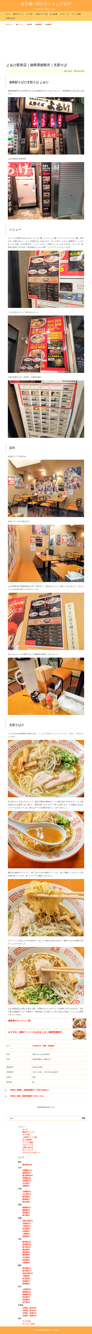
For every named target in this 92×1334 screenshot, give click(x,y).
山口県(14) (26, 1194)
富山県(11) (26, 1247)
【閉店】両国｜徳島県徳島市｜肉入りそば (26, 1096)
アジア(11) (26, 1321)
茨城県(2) (26, 1281)
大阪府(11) (26, 1226)
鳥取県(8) (26, 1197)
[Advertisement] (46, 44)
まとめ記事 (53, 14)
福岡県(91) (26, 1173)
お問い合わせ (10, 18)
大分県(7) (26, 1183)
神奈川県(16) (27, 1273)
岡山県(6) (26, 1202)
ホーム (8, 14)
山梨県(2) (26, 1262)
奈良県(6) (26, 1229)
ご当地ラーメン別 (41, 14)
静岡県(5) (26, 1255)
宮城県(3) (26, 1300)
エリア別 (29, 14)
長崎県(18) (26, 1178)
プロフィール (64, 14)
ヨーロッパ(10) (28, 1324)
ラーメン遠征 (76, 14)
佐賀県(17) (26, 1181)
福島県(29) (26, 1292)
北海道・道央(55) (29, 1308)
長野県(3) (26, 1260)
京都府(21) (26, 1223)
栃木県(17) (26, 1271)
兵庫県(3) (26, 1231)
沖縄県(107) (27, 1170)
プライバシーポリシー (31, 1153)
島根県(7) (26, 1199)
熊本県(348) (27, 1165)
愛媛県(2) (26, 1210)
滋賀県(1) (26, 1236)
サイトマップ (27, 1150)
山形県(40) (26, 1289)
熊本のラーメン (18, 14)
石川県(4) (26, 1257)
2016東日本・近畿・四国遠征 (43, 1046)
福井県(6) (26, 1252)
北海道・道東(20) (29, 1313)
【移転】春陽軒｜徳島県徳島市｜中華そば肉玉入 (29, 1090)
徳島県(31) (26, 1207)
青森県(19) (26, 1294)
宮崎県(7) (26, 1186)
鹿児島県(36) (27, 1175)
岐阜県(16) (26, 1244)
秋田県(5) (26, 1297)
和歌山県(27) (27, 1221)
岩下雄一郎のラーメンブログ (46, 4)
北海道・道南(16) (29, 1316)
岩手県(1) (26, 1302)
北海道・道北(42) (29, 1310)
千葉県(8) (26, 1276)
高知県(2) (26, 1213)
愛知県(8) (26, 1250)
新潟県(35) (26, 1242)
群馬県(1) (26, 1284)
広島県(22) (26, 1191)
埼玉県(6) (26, 1278)
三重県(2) (26, 1234)
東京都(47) (26, 1268)
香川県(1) (26, 1215)
